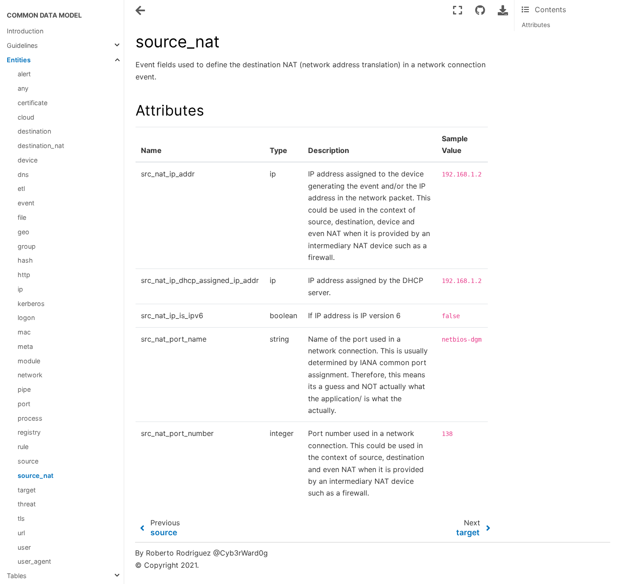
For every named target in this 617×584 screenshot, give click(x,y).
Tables (17, 575)
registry (29, 432)
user (24, 547)
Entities (19, 60)
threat (27, 504)
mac (24, 332)
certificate (32, 103)
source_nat (35, 475)
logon (26, 317)
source (28, 461)
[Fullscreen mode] (457, 10)
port (24, 404)
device (27, 160)
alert (24, 74)
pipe (24, 389)
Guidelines (22, 45)
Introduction (25, 31)
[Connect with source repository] (480, 10)
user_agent (34, 561)
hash (25, 260)
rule (23, 446)
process (30, 418)
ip (20, 289)
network (30, 375)
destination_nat (41, 145)
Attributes (536, 24)
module (29, 361)
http (24, 274)
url (21, 533)
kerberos (31, 303)
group (27, 246)
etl (21, 188)
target (27, 490)
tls (21, 518)
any (23, 88)
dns (23, 174)
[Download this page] (502, 10)
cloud (26, 117)
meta (25, 346)
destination (34, 131)
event (26, 203)
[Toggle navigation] (141, 11)
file (22, 217)
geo (23, 232)
